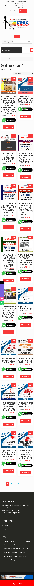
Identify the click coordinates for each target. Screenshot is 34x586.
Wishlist (10, 11)
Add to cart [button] (8, 127)
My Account (23, 11)
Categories (8, 50)
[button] (31, 50)
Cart (15, 11)
